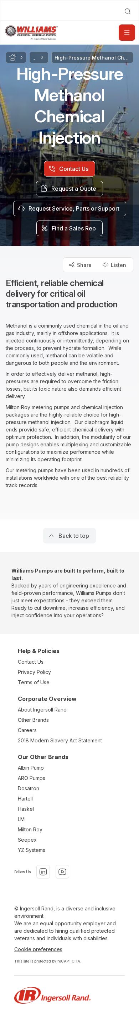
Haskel (26, 809)
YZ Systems (31, 850)
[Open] (127, 32)
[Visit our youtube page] (62, 872)
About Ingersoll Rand (42, 710)
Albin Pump (31, 768)
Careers (27, 730)
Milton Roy (30, 829)
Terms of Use (34, 682)
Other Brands (33, 720)
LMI (22, 819)
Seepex (27, 840)
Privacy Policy (34, 672)
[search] (127, 11)
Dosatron (28, 788)
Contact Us (30, 662)
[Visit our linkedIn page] (43, 872)
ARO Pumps (31, 778)
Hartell (25, 799)
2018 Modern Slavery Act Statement (60, 740)
